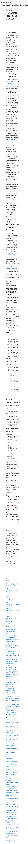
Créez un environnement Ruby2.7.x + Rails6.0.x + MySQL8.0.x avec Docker (12, 772)
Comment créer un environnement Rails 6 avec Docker (12, 661)
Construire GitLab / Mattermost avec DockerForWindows (11, 816)
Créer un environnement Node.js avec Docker (12, 604)
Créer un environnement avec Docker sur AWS (11, 645)
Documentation (6, 2)
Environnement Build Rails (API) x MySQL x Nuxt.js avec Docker (12, 800)
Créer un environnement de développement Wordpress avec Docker (11, 629)
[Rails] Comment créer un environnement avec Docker (12, 706)
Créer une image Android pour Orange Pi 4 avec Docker (12, 806)
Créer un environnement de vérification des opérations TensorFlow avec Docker (12, 653)
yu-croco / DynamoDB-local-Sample (11, 84)
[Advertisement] (12, 26)
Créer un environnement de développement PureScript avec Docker (11, 620)
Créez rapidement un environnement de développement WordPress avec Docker (12, 690)
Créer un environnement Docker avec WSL (12, 598)
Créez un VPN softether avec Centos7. (10, 822)
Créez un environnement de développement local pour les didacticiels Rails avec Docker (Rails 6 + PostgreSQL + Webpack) (12, 671)
